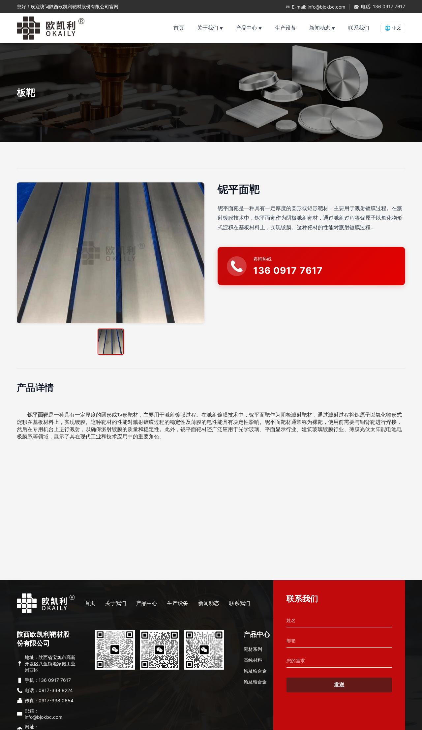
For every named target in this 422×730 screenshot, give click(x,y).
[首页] (50, 28)
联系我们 (358, 27)
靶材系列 (253, 649)
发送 (339, 684)
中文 (393, 28)
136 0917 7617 (288, 270)
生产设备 (285, 27)
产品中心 (246, 27)
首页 (178, 27)
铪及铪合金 (255, 681)
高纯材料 (253, 660)
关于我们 (207, 27)
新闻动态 (319, 27)
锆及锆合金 (255, 671)
